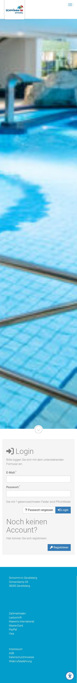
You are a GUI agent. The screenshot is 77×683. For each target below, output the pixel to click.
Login (64, 510)
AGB (11, 653)
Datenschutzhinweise (21, 657)
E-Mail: (11, 472)
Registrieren (60, 547)
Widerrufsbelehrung (20, 661)
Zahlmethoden (17, 613)
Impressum (15, 649)
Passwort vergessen (40, 510)
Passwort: (13, 487)
